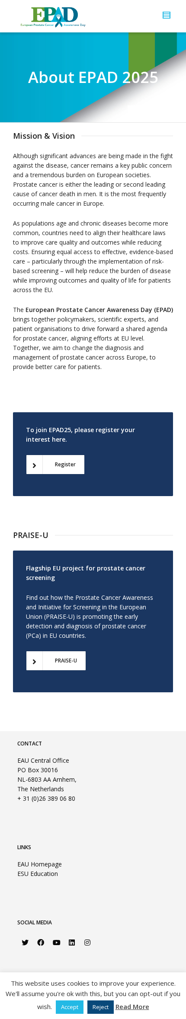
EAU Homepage (39, 864)
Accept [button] (69, 1007)
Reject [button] (101, 1007)
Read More (132, 1006)
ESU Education (37, 873)
